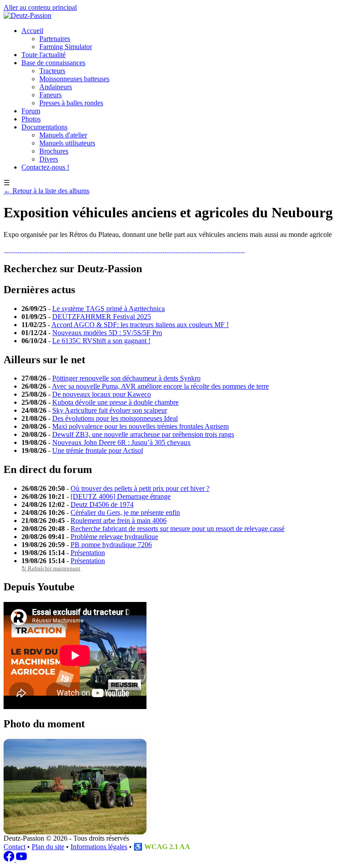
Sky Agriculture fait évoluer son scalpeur (109, 410)
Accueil (32, 30)
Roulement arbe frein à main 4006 (119, 520)
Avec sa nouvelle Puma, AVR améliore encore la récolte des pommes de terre (160, 386)
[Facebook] (10, 859)
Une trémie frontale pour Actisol (97, 450)
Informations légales (99, 846)
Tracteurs (52, 71)
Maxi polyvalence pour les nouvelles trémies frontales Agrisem (140, 426)
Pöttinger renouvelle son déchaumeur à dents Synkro (126, 378)
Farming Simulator (65, 46)
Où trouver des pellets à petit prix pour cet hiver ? (140, 488)
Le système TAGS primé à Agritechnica (108, 308)
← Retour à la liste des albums (46, 191)
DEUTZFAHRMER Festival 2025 (101, 316)
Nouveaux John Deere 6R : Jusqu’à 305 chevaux (121, 442)
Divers (48, 159)
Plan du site (48, 846)
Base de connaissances (53, 62)
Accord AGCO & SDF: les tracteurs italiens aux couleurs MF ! (140, 324)
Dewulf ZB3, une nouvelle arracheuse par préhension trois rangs (143, 434)
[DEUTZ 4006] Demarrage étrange (121, 496)
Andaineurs (55, 87)
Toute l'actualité (43, 54)
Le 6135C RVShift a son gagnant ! (101, 340)
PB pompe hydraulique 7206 (111, 544)
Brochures (53, 151)
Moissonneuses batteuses (74, 79)
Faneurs (50, 95)
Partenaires (54, 38)
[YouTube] (21, 859)
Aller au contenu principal (40, 7)
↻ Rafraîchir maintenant (50, 568)
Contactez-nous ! (45, 167)
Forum (30, 111)
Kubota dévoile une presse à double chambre (115, 402)
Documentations (44, 127)
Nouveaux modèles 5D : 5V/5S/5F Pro (107, 332)
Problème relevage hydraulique (114, 536)
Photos (31, 119)
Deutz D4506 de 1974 (102, 504)
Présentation (88, 552)
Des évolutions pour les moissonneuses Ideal (115, 418)
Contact (14, 846)
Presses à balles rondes (71, 103)
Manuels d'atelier (63, 135)
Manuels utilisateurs (67, 143)
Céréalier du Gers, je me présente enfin (125, 512)
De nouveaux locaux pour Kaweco (101, 394)
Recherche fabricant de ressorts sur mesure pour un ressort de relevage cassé (177, 528)
